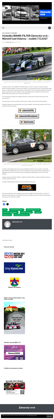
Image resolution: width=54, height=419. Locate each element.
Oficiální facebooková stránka (13, 368)
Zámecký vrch (10, 42)
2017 (3, 33)
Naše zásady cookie (33, 415)
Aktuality (8, 33)
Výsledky (14, 33)
